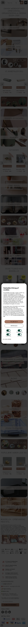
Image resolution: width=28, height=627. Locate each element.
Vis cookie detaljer (7, 339)
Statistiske (19, 336)
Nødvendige (8, 332)
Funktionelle (8, 336)
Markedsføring (19, 332)
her (4, 311)
